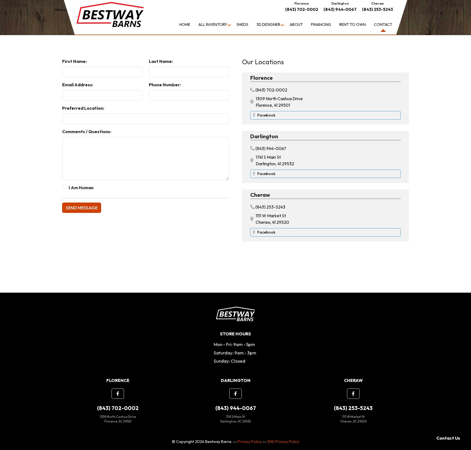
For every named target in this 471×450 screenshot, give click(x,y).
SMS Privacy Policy (283, 441)
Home (184, 24)
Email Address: (77, 84)
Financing (321, 24)
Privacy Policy (250, 441)
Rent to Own (352, 24)
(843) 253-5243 (377, 9)
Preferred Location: (83, 108)
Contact (383, 24)
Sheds (242, 24)
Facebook (266, 115)
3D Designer (268, 24)
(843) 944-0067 (340, 9)
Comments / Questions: (86, 131)
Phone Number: (165, 84)
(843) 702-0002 (301, 9)
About (296, 24)
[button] (117, 393)
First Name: (74, 61)
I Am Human (81, 187)
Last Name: (161, 61)
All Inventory (212, 24)
